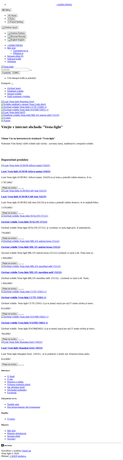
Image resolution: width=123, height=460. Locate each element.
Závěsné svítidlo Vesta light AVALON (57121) (24, 222)
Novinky (11, 439)
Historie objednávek (16, 433)
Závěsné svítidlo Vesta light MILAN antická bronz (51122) (30, 247)
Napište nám (13, 404)
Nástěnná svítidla (15, 91)
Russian (22, 36)
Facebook (11, 392)
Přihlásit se (18, 53)
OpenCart (26, 450)
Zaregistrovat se (20, 50)
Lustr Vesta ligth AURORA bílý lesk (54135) (23, 196)
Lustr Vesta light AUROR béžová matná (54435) (25, 171)
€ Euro (11, 19)
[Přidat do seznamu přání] (19, 188)
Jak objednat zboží (16, 387)
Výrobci (11, 419)
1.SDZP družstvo (18, 456)
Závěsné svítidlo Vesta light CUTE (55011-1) (23, 297)
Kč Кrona (12, 15)
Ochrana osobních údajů (18, 384)
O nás (10, 379)
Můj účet (11, 430)
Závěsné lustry (14, 88)
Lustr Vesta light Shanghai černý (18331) (22, 348)
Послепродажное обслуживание (23, 407)
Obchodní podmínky (17, 390)
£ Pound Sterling (15, 22)
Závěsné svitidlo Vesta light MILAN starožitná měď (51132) (31, 272)
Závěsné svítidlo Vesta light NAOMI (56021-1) (24, 322)
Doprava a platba (15, 381)
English (20, 40)
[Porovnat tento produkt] (22, 188)
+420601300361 (64, 4)
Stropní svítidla (14, 93)
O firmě (11, 376)
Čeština (21, 33)
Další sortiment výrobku (18, 96)
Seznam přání (13, 436)
